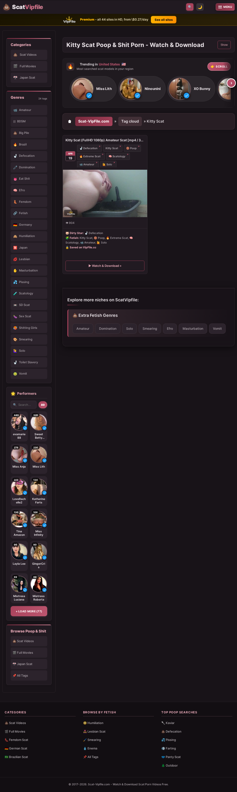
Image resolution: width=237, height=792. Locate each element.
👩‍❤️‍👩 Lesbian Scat (94, 731)
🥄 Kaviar (168, 723)
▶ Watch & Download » (105, 266)
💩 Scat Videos (23, 641)
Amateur (82, 328)
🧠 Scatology (117, 156)
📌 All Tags (20, 675)
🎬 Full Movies (22, 652)
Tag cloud (130, 121)
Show (224, 44)
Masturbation (193, 328)
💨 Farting (168, 748)
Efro (170, 328)
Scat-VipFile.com (93, 121)
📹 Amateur (86, 164)
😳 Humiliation (93, 723)
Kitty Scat (112, 148)
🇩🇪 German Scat (16, 748)
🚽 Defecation (88, 148)
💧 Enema (90, 748)
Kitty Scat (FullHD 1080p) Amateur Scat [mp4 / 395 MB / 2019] (104, 140)
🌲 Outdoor (169, 765)
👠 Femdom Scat (16, 740)
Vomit (217, 328)
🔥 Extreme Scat (89, 156)
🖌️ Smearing (92, 740)
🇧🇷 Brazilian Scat (16, 757)
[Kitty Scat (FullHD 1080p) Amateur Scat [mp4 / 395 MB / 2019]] (105, 193)
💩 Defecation (171, 731)
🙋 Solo (107, 164)
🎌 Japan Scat (22, 664)
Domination (107, 328)
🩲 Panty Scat (171, 757)
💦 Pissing (168, 740)
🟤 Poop (131, 148)
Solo (129, 328)
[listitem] (93, 89)
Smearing (150, 328)
